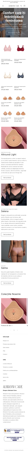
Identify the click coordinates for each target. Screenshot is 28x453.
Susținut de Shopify (19, 450)
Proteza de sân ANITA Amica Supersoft (19, 118)
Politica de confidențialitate (10, 370)
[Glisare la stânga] (10, 330)
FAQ (4, 350)
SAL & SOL (6, 377)
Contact (5, 354)
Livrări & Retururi (7, 363)
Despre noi (6, 340)
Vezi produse (7, 177)
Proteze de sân (6, 325)
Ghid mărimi (6, 347)
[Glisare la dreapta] (17, 330)
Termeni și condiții (8, 367)
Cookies (5, 374)
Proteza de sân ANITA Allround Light (6, 118)
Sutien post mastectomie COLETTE (20, 87)
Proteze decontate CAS (9, 344)
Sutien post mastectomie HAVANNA (20, 60)
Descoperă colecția (14, 32)
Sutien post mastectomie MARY (6, 87)
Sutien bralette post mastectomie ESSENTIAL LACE (7, 60)
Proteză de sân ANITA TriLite (6, 103)
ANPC (4, 380)
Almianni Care (11, 450)
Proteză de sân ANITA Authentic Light (19, 103)
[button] (3, 6)
